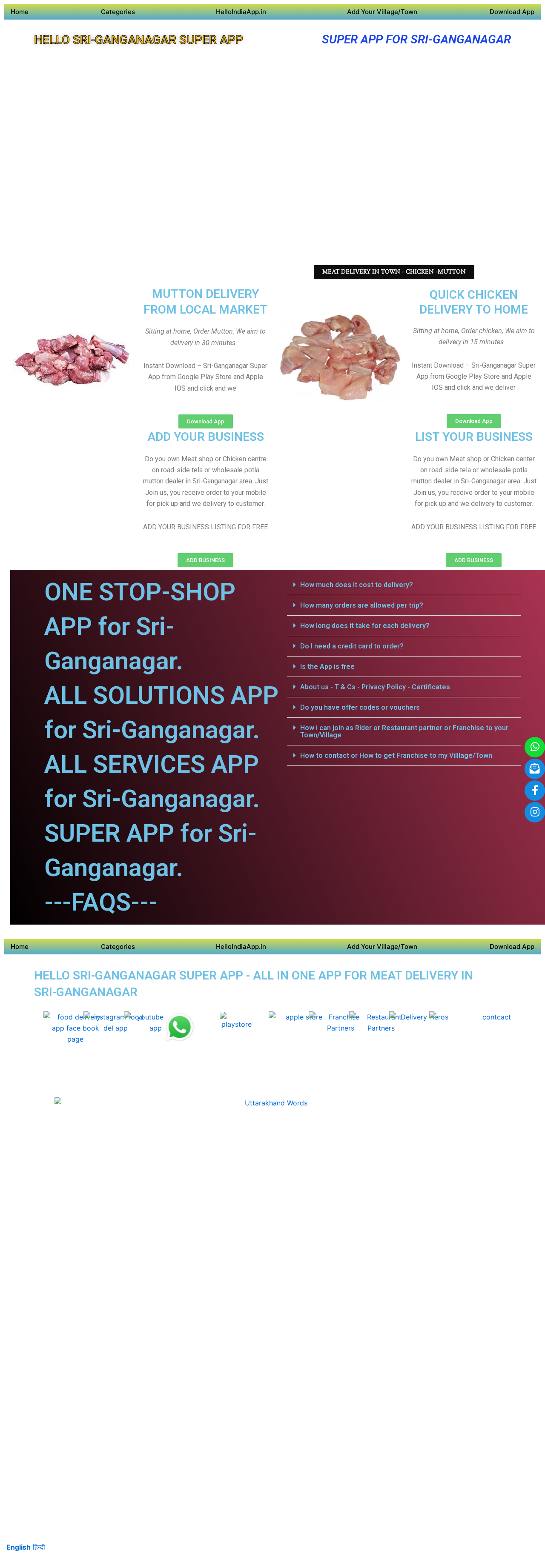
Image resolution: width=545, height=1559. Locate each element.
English (18, 1547)
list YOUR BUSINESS (474, 437)
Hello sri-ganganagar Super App (138, 40)
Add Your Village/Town (382, 12)
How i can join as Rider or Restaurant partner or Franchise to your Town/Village (404, 731)
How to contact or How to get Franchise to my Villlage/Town (396, 755)
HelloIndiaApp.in (241, 12)
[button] (404, 585)
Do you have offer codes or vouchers (360, 707)
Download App (512, 12)
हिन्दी (39, 1547)
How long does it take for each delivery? (365, 626)
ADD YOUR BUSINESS (205, 437)
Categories (118, 12)
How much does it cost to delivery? (356, 585)
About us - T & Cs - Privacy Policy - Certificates (375, 687)
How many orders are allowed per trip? (361, 605)
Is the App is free (327, 666)
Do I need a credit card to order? (352, 646)
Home (20, 12)
